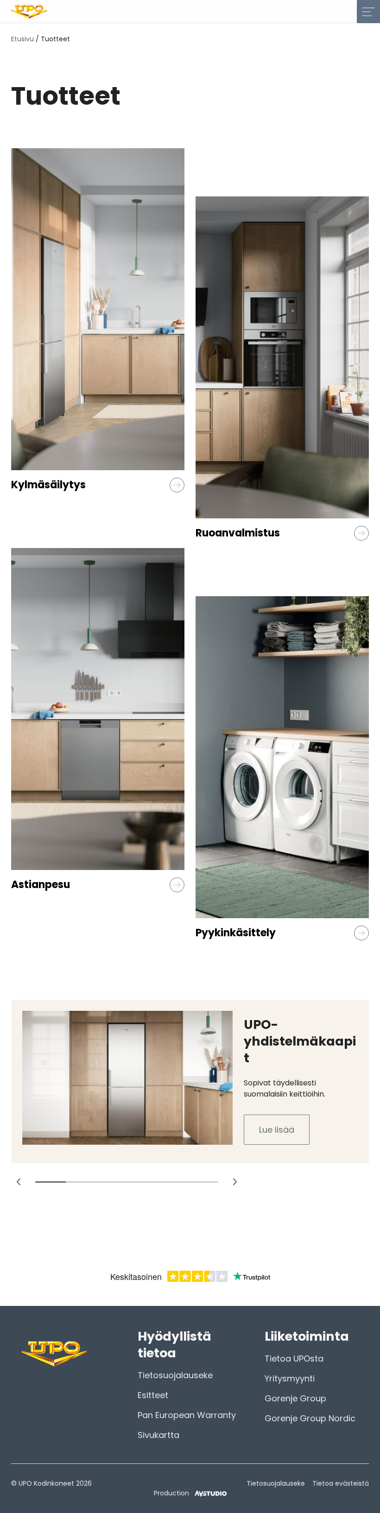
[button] (50, 1182)
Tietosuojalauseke (175, 1375)
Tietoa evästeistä (340, 1483)
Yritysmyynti (290, 1378)
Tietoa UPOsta (294, 1358)
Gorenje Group (295, 1398)
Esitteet (153, 1395)
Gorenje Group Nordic (310, 1418)
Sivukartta (158, 1435)
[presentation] (18, 1181)
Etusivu (22, 39)
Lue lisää (276, 1129)
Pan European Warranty (187, 1415)
